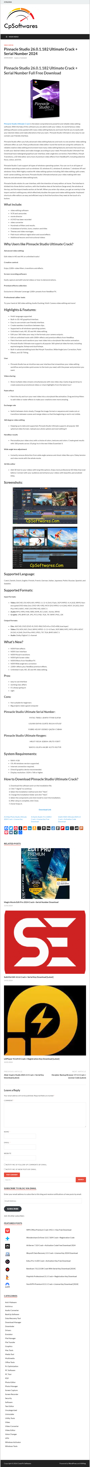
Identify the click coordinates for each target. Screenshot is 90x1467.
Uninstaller (9, 1414)
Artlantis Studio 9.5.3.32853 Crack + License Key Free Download (41, 819)
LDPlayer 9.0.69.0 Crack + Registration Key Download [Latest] (31, 1059)
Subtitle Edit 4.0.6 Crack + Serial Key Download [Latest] (28, 977)
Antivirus (9, 1306)
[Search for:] (45, 1179)
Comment (9, 1100)
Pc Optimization (11, 1366)
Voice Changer (11, 1434)
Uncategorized (11, 1410)
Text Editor (9, 1406)
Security (8, 1398)
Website (7, 1153)
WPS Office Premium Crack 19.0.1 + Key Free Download (48, 1230)
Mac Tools (9, 1350)
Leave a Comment (20, 58)
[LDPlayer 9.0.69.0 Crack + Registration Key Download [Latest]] (45, 1056)
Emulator (9, 1334)
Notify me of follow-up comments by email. (26, 1165)
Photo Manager (11, 1386)
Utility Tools (10, 1418)
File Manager (10, 1338)
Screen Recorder (11, 1394)
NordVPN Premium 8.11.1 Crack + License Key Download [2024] (52, 1284)
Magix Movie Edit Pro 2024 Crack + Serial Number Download (31, 902)
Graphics (8, 1346)
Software (8, 1402)
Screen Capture (11, 1390)
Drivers (8, 1330)
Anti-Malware (11, 1302)
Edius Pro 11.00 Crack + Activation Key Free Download (48, 1261)
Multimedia (10, 1358)
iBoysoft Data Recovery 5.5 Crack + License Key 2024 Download (52, 1253)
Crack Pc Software (24, 1463)
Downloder (9, 1326)
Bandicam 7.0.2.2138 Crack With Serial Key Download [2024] (50, 1268)
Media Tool (9, 1354)
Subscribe (13, 1209)
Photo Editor (10, 1382)
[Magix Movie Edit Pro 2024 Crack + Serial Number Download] (45, 899)
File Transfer (10, 1342)
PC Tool (8, 1374)
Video (7, 1422)
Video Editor (8, 45)
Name (7, 1132)
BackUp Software (12, 1314)
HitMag (83, 1463)
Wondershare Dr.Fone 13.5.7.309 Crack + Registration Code (50, 1237)
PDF (7, 1378)
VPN (7, 1438)
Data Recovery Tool (13, 1318)
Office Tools (10, 1362)
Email (7, 1143)
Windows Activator (13, 1442)
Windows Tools (11, 1446)
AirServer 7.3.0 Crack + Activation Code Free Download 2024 (50, 1245)
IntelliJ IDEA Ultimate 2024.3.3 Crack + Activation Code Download (69, 819)
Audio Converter (12, 1310)
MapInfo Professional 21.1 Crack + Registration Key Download (51, 1276)
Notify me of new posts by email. (21, 1169)
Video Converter (12, 1426)
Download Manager (13, 1322)
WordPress (73, 1463)
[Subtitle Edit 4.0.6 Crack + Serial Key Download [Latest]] (45, 974)
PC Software (10, 1370)
